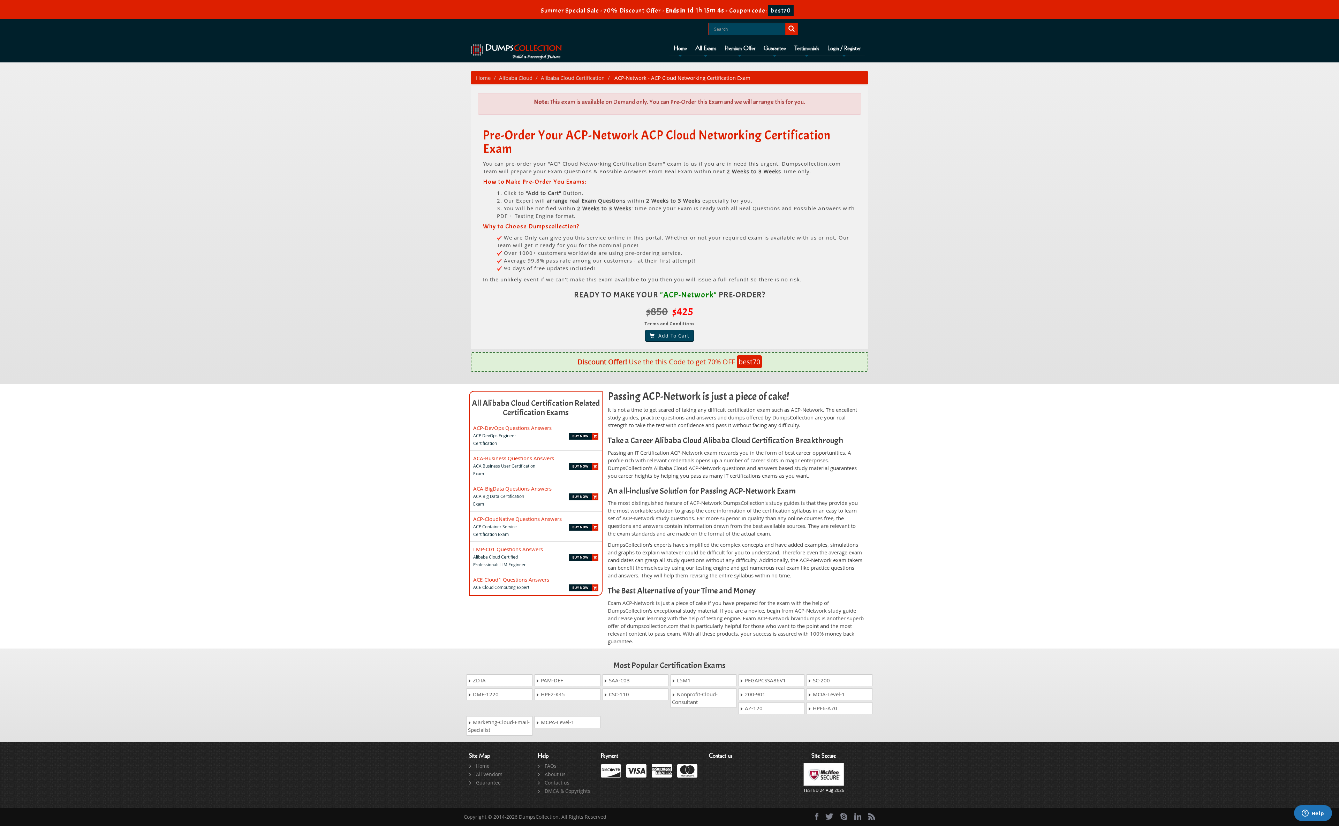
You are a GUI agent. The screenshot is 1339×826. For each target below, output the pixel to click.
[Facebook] (816, 816)
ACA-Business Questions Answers (513, 458)
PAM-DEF (551, 680)
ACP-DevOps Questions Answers (512, 427)
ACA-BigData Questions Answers (512, 488)
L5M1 (683, 680)
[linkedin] (857, 816)
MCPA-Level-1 (556, 722)
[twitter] (829, 816)
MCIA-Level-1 (828, 694)
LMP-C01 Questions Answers (508, 549)
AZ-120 (753, 708)
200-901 (754, 694)
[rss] (871, 816)
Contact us (557, 783)
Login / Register (844, 48)
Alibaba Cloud (515, 77)
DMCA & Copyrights (567, 791)
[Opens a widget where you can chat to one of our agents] (1313, 814)
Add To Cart (672, 335)
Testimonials (806, 48)
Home (680, 48)
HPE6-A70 (824, 708)
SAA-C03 (618, 680)
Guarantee (775, 48)
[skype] (843, 816)
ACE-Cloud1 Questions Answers (511, 579)
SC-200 (820, 680)
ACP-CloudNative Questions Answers (517, 518)
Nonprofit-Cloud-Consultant (695, 698)
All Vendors (489, 774)
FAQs (551, 766)
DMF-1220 (485, 694)
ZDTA (478, 680)
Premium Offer (740, 48)
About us (555, 774)
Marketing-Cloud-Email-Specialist (499, 726)
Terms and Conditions (670, 324)
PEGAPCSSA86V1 (764, 680)
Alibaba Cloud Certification (573, 77)
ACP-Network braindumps (788, 618)
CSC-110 (618, 694)
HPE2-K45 (552, 694)
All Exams (705, 48)
